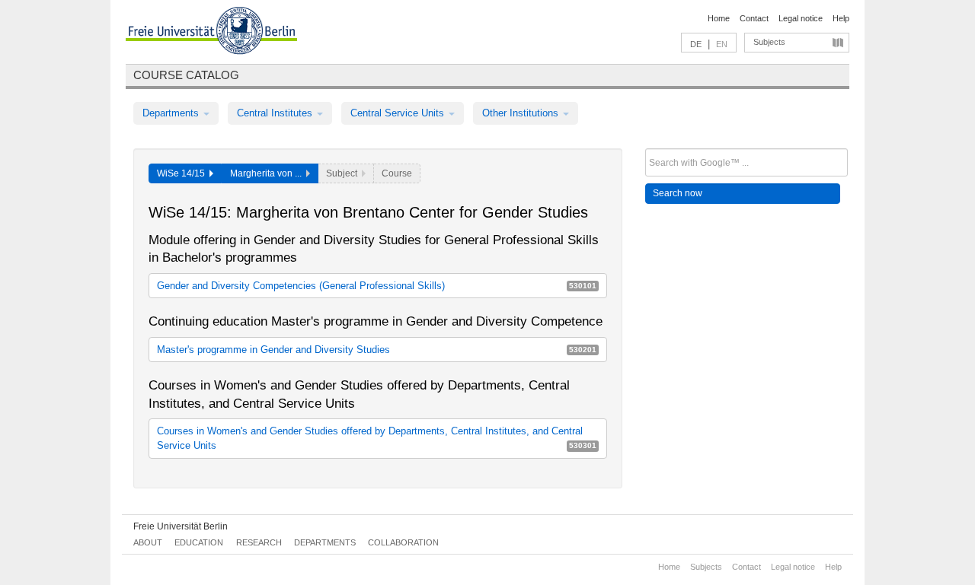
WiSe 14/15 (183, 173)
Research (259, 542)
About (147, 542)
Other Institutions (521, 113)
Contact (754, 18)
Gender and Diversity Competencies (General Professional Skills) (376, 285)
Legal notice (800, 18)
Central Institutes (276, 113)
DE (696, 44)
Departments (172, 113)
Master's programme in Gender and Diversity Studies (376, 349)
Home (719, 18)
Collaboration (403, 542)
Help (841, 18)
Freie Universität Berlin (180, 526)
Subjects (769, 41)
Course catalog (186, 74)
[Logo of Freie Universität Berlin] (211, 33)
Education (198, 542)
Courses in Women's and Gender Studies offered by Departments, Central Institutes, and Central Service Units (376, 438)
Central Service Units (398, 113)
